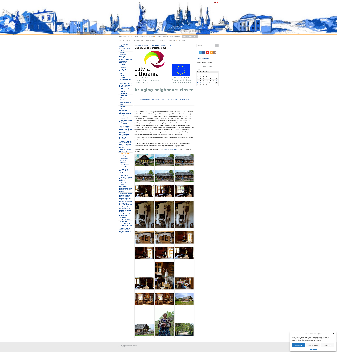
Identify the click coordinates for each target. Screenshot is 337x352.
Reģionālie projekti (189, 36)
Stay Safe (122, 75)
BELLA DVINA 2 (124, 167)
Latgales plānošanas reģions (144, 36)
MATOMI (122, 52)
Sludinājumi (165, 99)
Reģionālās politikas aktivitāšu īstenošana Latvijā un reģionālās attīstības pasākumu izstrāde (125, 144)
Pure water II (123, 93)
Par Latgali (127, 36)
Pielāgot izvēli (327, 345)
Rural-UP (122, 77)
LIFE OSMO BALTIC (125, 79)
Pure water (123, 106)
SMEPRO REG (124, 95)
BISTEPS (122, 50)
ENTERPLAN (123, 221)
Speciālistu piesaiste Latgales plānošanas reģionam (125, 179)
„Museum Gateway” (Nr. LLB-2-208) (125, 150)
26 (203, 82)
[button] (333, 333)
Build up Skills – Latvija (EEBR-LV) (124, 169)
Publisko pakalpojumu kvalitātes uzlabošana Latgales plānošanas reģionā (125, 188)
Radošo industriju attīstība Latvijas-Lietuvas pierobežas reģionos (125, 230)
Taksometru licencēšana (167, 40)
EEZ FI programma (125, 102)
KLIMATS (122, 65)
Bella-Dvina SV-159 (125, 223)
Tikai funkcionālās (313, 345)
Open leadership (124, 118)
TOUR (121, 173)
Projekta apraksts (145, 99)
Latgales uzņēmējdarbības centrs (168, 36)
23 (216, 80)
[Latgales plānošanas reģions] (168, 17)
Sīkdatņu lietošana (313, 349)
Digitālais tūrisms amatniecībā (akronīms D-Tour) (124, 46)
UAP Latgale (123, 98)
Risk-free (122, 115)
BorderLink (123, 67)
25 (200, 82)
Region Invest (124, 175)
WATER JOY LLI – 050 (126, 226)
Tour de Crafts (124, 100)
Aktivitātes (174, 99)
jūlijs (198, 69)
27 (206, 82)
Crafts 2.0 (122, 91)
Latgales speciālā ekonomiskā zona (131, 40)
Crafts (121, 104)
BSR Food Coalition (125, 89)
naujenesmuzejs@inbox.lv (171, 149)
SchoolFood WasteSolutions (124, 70)
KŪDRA (122, 73)
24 (197, 82)
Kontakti (182, 40)
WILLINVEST (123, 124)
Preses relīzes (156, 99)
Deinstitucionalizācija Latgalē (125, 121)
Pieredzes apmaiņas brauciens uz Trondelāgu (125, 215)
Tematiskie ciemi (154, 45)
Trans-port (123, 182)
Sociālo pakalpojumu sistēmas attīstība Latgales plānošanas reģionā (125, 209)
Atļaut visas (298, 345)
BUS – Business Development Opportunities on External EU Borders (125, 111)
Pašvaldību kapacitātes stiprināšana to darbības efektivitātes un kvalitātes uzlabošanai (125, 58)
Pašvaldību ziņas (150, 40)
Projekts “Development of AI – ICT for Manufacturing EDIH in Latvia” (125, 84)
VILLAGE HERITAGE (125, 219)
